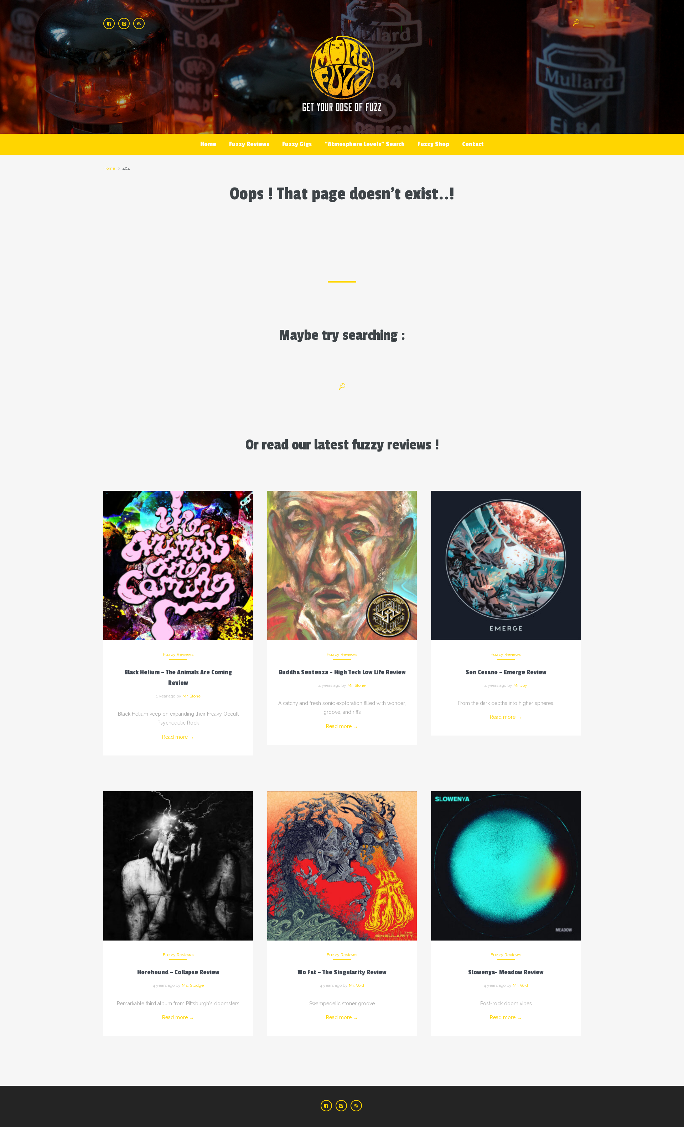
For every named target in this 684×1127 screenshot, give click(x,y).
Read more (178, 737)
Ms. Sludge (193, 985)
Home (208, 144)
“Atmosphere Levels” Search (365, 144)
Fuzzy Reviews (249, 144)
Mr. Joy (520, 685)
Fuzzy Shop (433, 144)
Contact (473, 144)
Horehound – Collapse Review (178, 972)
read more (178, 558)
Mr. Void (356, 985)
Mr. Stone (191, 696)
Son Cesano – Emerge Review (506, 672)
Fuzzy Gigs (297, 144)
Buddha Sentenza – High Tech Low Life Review (342, 672)
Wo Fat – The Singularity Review (342, 972)
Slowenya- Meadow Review (506, 972)
